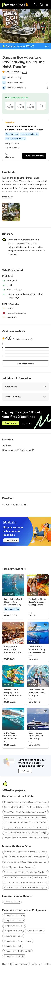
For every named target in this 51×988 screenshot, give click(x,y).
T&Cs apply (26, 424)
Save (23, 770)
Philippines (15, 964)
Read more (7, 196)
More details (11, 147)
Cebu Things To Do (31, 964)
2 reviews (14, 71)
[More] (30, 339)
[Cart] (35, 4)
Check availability (34, 155)
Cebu (24, 72)
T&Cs (47, 46)
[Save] (21, 577)
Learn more (11, 540)
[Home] (15, 4)
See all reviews (25, 363)
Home (5, 964)
